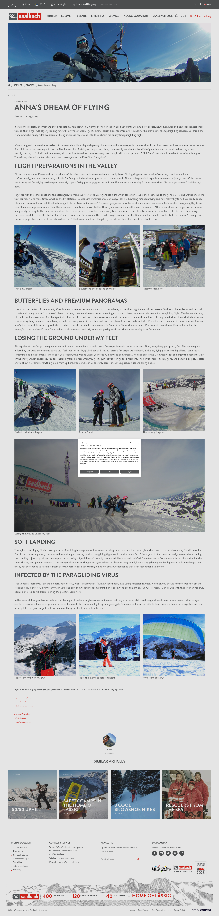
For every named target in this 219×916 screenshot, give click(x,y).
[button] (83, 442)
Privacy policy (134, 443)
